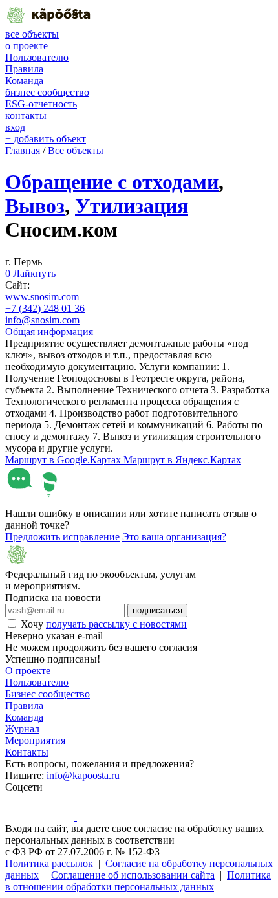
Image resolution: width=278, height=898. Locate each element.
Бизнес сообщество (47, 693)
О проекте (27, 670)
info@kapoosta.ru (83, 775)
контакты (26, 115)
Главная (22, 150)
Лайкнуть (30, 273)
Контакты (26, 752)
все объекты (32, 33)
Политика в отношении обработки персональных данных (138, 881)
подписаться (157, 610)
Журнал (22, 728)
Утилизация (131, 205)
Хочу (104, 624)
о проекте (26, 45)
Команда (24, 80)
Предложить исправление (62, 536)
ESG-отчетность (41, 103)
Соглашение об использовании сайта (133, 875)
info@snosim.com (42, 319)
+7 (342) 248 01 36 (45, 308)
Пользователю (37, 57)
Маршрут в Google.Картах (64, 459)
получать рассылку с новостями (116, 624)
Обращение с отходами (112, 181)
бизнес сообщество (47, 92)
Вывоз (35, 205)
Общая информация (49, 331)
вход (15, 127)
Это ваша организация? (174, 536)
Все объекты (75, 150)
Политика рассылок (49, 863)
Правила (24, 68)
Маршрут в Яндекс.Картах (182, 459)
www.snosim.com (42, 296)
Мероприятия (35, 740)
